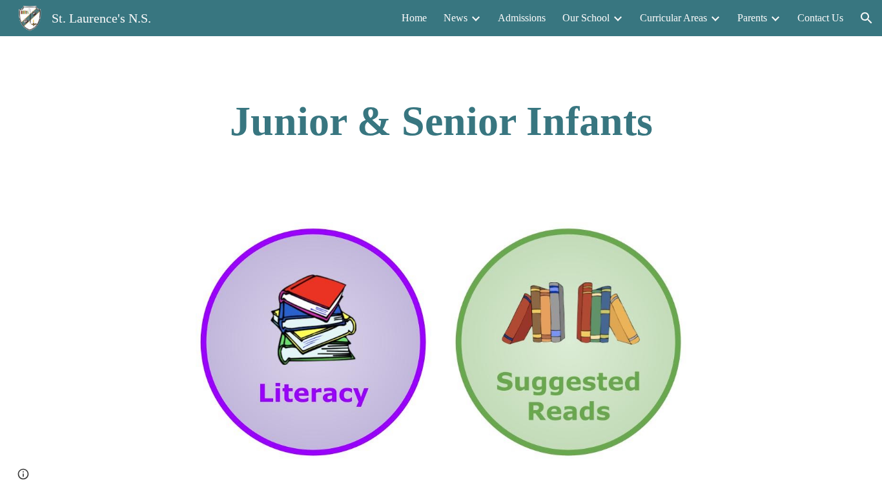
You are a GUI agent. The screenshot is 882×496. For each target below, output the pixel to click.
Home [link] (414, 17)
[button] (866, 18)
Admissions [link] (522, 17)
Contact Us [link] (820, 17)
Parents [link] (752, 17)
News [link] (455, 17)
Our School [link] (586, 17)
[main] (441, 121)
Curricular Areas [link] (673, 17)
